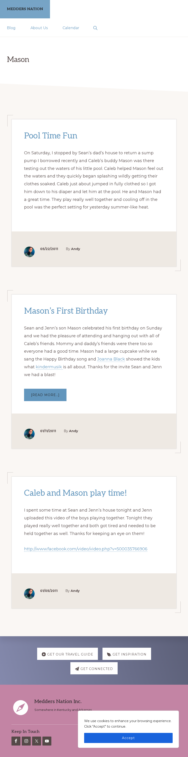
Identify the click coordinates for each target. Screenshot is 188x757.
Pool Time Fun (50, 136)
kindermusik (49, 366)
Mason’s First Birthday (66, 311)
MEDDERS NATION (25, 9)
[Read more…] (48, 397)
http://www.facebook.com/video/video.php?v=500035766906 (85, 549)
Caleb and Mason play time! (75, 493)
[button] (95, 27)
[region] (128, 729)
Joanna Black (111, 359)
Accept (128, 738)
